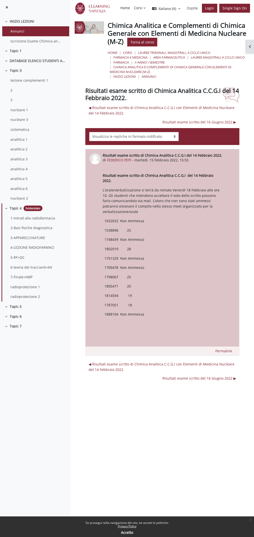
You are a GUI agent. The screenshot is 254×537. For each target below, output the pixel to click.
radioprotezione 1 (25, 287)
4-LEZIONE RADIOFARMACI (32, 247)
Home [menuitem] (125, 7)
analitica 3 (19, 159)
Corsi (127, 52)
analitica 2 (19, 149)
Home (112, 52)
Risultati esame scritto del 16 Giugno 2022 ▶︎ (199, 122)
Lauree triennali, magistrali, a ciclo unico (174, 52)
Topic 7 (16, 326)
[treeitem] (35, 31)
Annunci (17, 31)
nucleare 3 (19, 119)
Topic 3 (16, 70)
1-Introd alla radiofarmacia (32, 218)
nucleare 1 (19, 109)
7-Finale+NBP (21, 277)
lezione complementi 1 (29, 80)
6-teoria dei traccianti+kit (31, 267)
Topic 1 (16, 50)
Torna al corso (142, 42)
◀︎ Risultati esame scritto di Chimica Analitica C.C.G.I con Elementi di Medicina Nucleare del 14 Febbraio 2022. (161, 110)
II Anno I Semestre (150, 62)
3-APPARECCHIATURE (27, 237)
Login (209, 8)
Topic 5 (16, 306)
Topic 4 (16, 208)
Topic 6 (16, 316)
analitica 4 (19, 169)
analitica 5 (19, 178)
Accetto (127, 532)
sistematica (19, 129)
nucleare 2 (19, 198)
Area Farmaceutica (169, 57)
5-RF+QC (17, 257)
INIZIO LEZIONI (22, 21)
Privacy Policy (127, 526)
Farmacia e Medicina (130, 57)
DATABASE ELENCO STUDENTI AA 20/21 (38, 60)
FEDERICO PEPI (119, 160)
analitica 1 (19, 139)
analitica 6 (19, 188)
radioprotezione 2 (25, 296)
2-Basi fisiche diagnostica (31, 227)
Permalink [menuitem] (223, 351)
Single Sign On (234, 8)
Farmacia (121, 62)
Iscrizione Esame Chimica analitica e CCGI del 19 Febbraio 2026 (36, 41)
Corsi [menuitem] (138, 7)
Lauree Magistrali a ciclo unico (218, 57)
